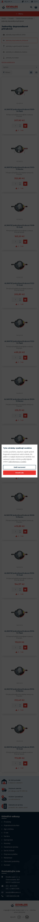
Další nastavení (19, 467)
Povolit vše (19, 473)
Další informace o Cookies (17, 462)
